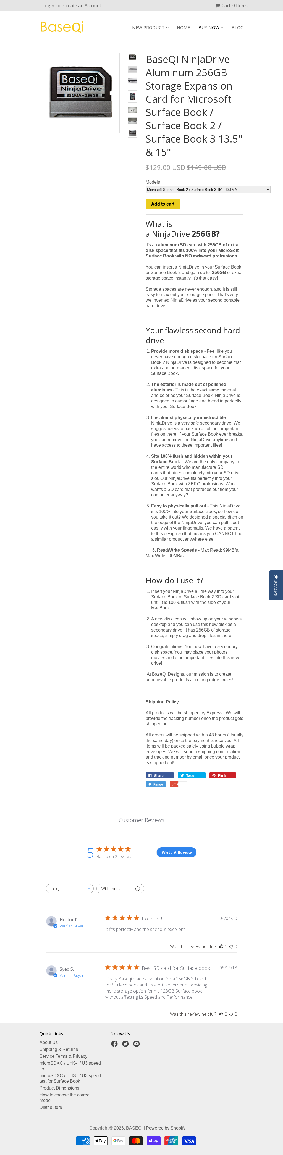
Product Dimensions (59, 1088)
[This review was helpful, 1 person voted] (221, 946)
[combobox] (70, 888)
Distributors (51, 1107)
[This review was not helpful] (231, 1014)
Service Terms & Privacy (63, 1056)
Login (48, 5)
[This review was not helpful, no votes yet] (231, 946)
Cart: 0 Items (235, 5)
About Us (49, 1042)
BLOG (237, 28)
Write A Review (177, 852)
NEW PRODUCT (149, 28)
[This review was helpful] (221, 1014)
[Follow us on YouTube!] (137, 1045)
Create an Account (82, 5)
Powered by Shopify (165, 1128)
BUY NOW (209, 28)
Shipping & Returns (59, 1049)
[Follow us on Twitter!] (126, 1045)
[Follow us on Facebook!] (115, 1045)
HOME (183, 28)
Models (153, 182)
